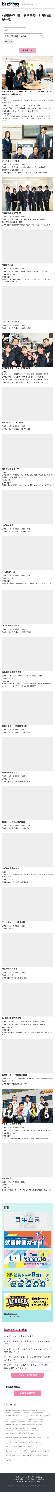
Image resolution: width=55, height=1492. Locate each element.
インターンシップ (38, 1411)
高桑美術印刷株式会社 (11, 672)
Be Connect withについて (25, 1477)
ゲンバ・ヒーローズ (35, 1451)
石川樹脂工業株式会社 (11, 1017)
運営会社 (39, 1477)
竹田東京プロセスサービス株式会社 (17, 368)
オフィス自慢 (37, 1442)
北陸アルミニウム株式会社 (13, 821)
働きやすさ (35, 1429)
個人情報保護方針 (19, 1479)
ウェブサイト (10, 1460)
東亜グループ (10, 1429)
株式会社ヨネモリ (19, 1415)
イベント (39, 1424)
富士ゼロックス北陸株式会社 (14, 1074)
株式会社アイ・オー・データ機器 (16, 1451)
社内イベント (14, 1442)
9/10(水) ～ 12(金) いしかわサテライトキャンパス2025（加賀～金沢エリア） (26, 1366)
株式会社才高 (7, 525)
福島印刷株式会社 (9, 968)
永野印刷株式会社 (9, 772)
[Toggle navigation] (49, 4)
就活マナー (17, 1411)
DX (6, 1442)
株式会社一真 (26, 1442)
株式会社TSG (7, 264)
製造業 (47, 1415)
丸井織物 (31, 1415)
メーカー (14, 1420)
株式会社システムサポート (22, 1455)
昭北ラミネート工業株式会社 (14, 726)
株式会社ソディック (23, 1429)
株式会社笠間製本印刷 (11, 212)
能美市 (47, 1451)
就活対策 (8, 1411)
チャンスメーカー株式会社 (13, 922)
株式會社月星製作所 (12, 1437)
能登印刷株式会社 (28, 1424)
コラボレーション (11, 1447)
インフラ (22, 1420)
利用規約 (31, 1479)
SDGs (36, 1420)
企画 (29, 1447)
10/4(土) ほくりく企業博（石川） (19, 1336)
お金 (7, 1420)
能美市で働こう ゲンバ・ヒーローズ (12, 1315)
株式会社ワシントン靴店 (12, 422)
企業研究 (17, 1424)
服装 (39, 1455)
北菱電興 (24, 1437)
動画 (29, 1420)
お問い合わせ (40, 1479)
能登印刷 (39, 1415)
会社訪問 (8, 1415)
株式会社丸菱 (7, 1178)
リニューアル (34, 1433)
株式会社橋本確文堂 (10, 868)
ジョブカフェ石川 (44, 1437)
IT (34, 1455)
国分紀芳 (27, 1411)
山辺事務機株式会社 (10, 625)
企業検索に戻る (27, 50)
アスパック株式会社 (10, 160)
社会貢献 (8, 1455)
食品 (42, 1420)
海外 (45, 1455)
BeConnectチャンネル (13, 1433)
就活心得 (8, 1424)
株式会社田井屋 (8, 571)
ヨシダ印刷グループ (10, 469)
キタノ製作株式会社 (10, 321)
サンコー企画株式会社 (11, 1124)
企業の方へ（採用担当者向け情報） (29, 1481)
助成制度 (32, 1437)
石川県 (25, 1433)
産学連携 (22, 1447)
